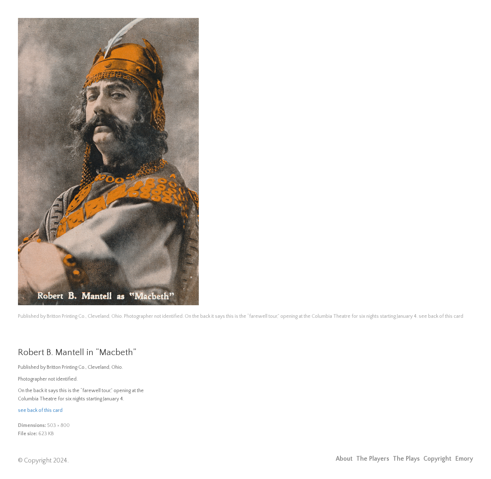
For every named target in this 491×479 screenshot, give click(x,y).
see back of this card (40, 410)
